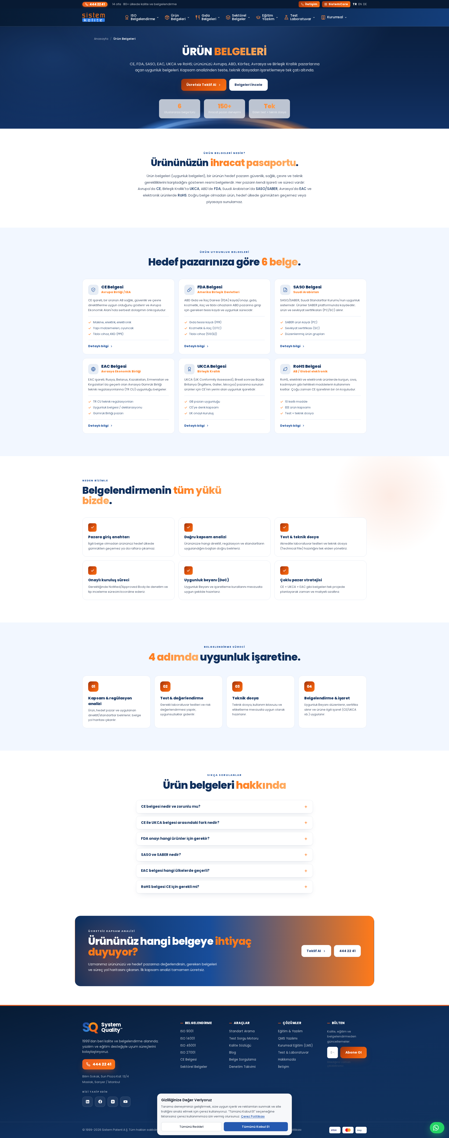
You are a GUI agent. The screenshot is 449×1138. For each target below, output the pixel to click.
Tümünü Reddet (191, 1126)
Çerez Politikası (253, 1116)
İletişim (311, 4)
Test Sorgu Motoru (243, 1038)
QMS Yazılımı (287, 1038)
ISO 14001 (187, 1038)
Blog (232, 1052)
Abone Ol (353, 1052)
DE (365, 4)
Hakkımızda (287, 1059)
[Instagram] (113, 1102)
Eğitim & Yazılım (290, 1031)
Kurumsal (335, 17)
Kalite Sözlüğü (240, 1045)
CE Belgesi (112, 287)
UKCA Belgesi (211, 366)
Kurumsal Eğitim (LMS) (295, 1045)
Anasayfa (101, 39)
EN (360, 4)
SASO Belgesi (307, 287)
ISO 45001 (188, 1045)
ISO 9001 (186, 1031)
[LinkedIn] (87, 1102)
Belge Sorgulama (242, 1059)
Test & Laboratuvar (293, 1052)
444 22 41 (97, 4)
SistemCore (338, 4)
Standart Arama (242, 1031)
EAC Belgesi (114, 366)
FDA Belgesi (209, 287)
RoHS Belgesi (307, 366)
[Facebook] (100, 1102)
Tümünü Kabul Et (256, 1126)
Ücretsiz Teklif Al (201, 84)
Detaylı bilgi (98, 346)
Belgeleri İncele (248, 84)
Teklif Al (314, 951)
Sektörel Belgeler (193, 1067)
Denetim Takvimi (242, 1067)
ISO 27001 (187, 1052)
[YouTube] (125, 1102)
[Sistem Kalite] (93, 17)
